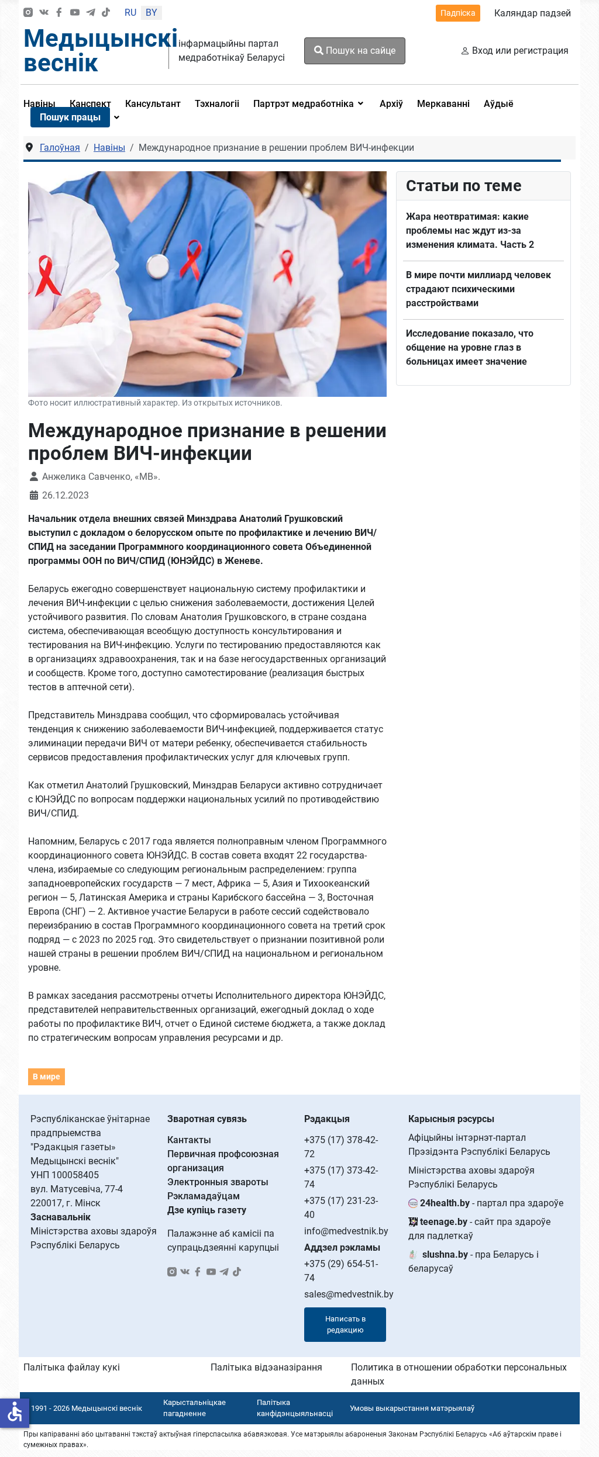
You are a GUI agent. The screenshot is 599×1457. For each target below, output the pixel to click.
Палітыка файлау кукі (71, 1367)
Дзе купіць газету (206, 1210)
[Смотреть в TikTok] (106, 13)
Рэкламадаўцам (203, 1196)
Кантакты (189, 1139)
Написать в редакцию (345, 1324)
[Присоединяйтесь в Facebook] (59, 13)
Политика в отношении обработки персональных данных (459, 1374)
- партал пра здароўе (491, 1203)
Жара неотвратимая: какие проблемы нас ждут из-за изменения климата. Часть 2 (470, 230)
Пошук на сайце (359, 50)
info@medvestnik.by (346, 1231)
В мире (46, 1076)
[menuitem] (153, 103)
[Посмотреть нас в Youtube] (75, 13)
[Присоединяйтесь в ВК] (44, 13)
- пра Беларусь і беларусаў (473, 1261)
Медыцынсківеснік (100, 50)
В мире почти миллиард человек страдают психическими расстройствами (478, 289)
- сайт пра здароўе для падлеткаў (479, 1228)
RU (130, 12)
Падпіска (458, 13)
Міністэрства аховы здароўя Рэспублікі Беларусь (471, 1177)
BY (151, 12)
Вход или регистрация (520, 50)
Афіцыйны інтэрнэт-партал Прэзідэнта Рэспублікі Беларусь (479, 1144)
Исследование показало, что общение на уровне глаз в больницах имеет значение (469, 347)
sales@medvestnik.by (349, 1294)
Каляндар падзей (532, 13)
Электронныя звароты (217, 1182)
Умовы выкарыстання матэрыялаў (412, 1408)
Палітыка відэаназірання (266, 1367)
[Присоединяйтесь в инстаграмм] (28, 13)
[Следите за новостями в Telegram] (90, 13)
